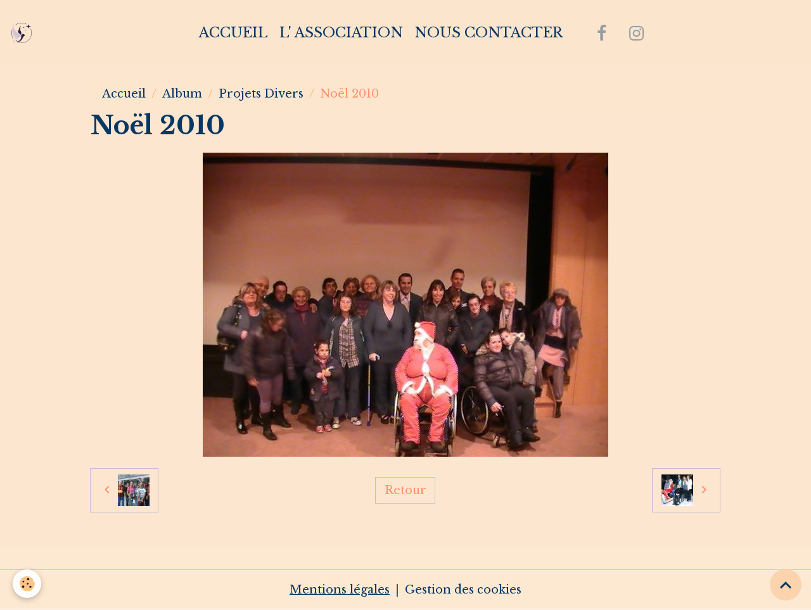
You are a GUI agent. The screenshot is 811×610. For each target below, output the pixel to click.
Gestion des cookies (463, 590)
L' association (341, 32)
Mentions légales (340, 590)
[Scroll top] (785, 584)
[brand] (24, 33)
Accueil (233, 32)
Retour (405, 490)
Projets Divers (261, 94)
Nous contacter (488, 32)
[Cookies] (27, 583)
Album (182, 94)
